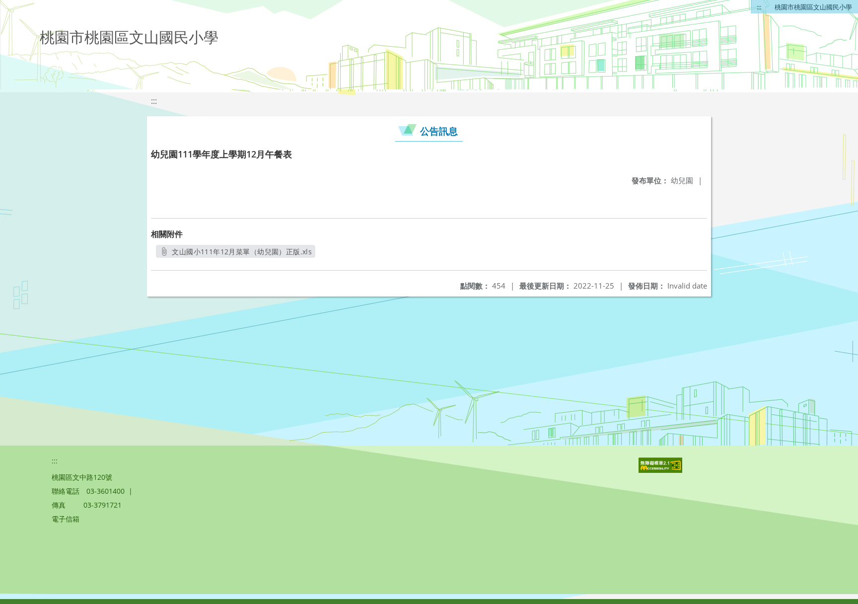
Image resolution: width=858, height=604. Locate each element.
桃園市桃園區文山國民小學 (813, 6)
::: (759, 6)
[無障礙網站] (661, 470)
